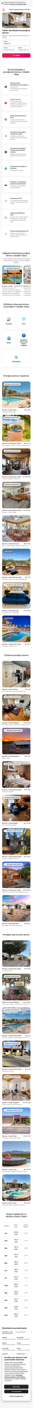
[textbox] (9, 50)
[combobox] (16, 43)
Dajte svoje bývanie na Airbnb (19, 9)
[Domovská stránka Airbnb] (3, 9)
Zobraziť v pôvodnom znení (18, 4)
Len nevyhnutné (16, 1391)
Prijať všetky (16, 1387)
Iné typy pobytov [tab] (21, 1332)
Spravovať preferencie (16, 1396)
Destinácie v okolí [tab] (7, 1332)
